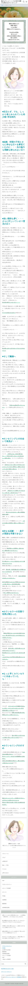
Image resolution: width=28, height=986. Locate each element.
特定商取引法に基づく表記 (7, 968)
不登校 (3, 896)
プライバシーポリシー (6, 971)
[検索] (26, 964)
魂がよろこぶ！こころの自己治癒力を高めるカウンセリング (11, 1)
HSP (3, 880)
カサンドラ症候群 (6, 888)
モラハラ (4, 892)
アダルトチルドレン (7, 884)
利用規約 (19, 977)
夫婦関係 (4, 899)
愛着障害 (4, 903)
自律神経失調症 (6, 907)
